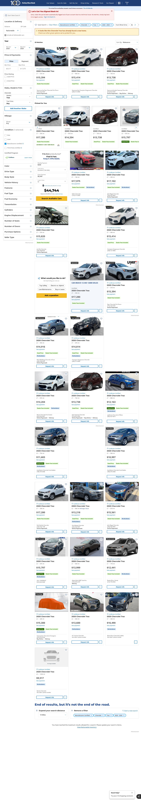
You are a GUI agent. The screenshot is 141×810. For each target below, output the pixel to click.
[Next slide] (136, 127)
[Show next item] (99, 270)
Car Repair (110, 3)
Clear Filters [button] (53, 25)
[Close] (132, 793)
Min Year (8, 46)
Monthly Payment (42, 163)
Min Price (8, 65)
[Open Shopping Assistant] (138, 796)
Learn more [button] (28, 157)
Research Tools (97, 3)
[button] (119, 3)
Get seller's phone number (79, 637)
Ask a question (51, 295)
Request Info (49, 97)
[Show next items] (135, 25)
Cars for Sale (61, 3)
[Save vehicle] (66, 49)
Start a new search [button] (131, 711)
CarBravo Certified (44, 69)
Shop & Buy (85, 3)
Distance (7, 26)
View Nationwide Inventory (86, 727)
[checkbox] (9, 77)
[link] (90, 187)
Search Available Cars (52, 198)
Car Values (50, 3)
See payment (40, 80)
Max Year (22, 46)
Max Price (22, 65)
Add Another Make (18, 108)
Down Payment (42, 174)
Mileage (8, 121)
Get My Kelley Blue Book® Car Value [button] (52, 185)
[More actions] (65, 96)
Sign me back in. (50, 17)
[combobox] (18, 15)
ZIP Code (23, 26)
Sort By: (119, 42)
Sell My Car (74, 3)
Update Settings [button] (59, 194)
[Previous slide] (38, 127)
